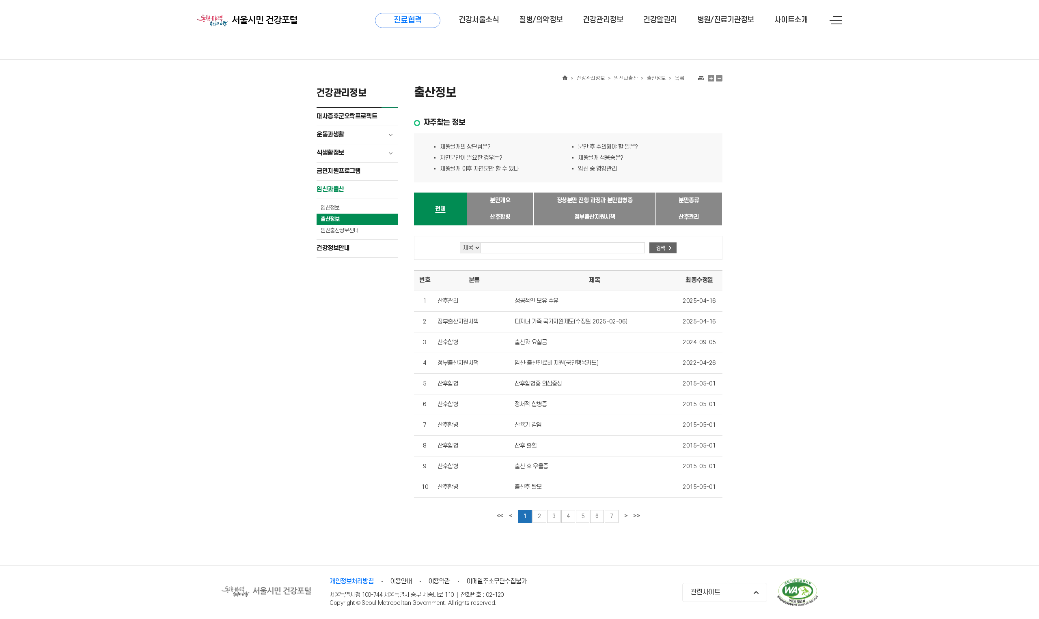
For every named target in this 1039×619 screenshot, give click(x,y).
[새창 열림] (700, 78)
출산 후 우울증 (531, 466)
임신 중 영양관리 (597, 168)
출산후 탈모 (528, 487)
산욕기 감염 (528, 425)
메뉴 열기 (836, 20)
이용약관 (439, 581)
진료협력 (408, 20)
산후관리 (689, 217)
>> (636, 515)
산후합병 (500, 217)
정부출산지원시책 (594, 217)
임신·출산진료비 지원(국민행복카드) (556, 363)
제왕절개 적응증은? (600, 157)
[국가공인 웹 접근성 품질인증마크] (797, 593)
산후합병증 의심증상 (538, 383)
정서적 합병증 (531, 404)
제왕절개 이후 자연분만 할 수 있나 (479, 168)
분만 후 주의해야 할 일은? (608, 147)
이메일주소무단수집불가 (496, 581)
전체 (440, 209)
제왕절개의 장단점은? (465, 147)
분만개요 (500, 200)
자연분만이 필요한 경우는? (471, 157)
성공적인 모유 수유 (536, 301)
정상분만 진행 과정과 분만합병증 (595, 200)
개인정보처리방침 (351, 581)
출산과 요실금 (531, 342)
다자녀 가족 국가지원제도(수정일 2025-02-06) (571, 321)
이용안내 (401, 581)
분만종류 (689, 200)
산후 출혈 (526, 445)
